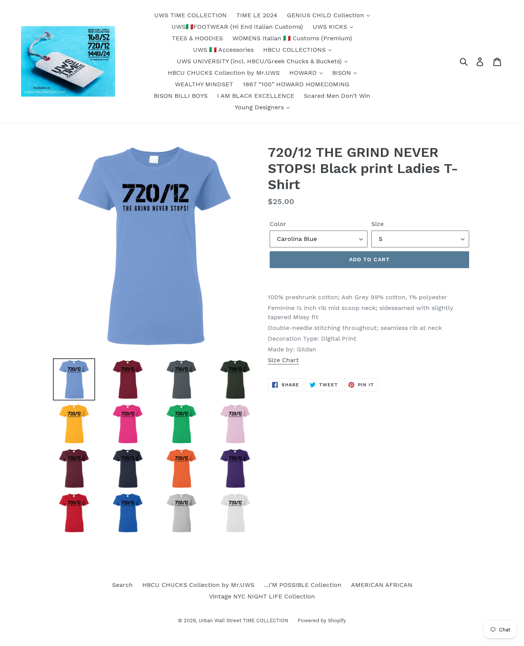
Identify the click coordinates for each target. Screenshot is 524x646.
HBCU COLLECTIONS (295, 49)
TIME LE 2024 (256, 15)
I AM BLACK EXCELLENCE (255, 95)
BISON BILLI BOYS (181, 95)
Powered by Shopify (322, 620)
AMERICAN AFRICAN (381, 584)
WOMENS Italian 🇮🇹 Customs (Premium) (292, 38)
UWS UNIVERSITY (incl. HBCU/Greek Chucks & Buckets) (260, 61)
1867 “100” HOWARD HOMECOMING (296, 84)
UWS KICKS (331, 26)
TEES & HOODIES (197, 38)
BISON (342, 72)
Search (122, 584)
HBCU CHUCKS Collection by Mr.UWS (224, 72)
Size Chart (283, 360)
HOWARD (304, 72)
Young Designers (260, 107)
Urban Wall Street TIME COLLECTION (244, 620)
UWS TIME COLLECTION (190, 15)
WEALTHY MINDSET (204, 84)
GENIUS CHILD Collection (326, 15)
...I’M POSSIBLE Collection (302, 584)
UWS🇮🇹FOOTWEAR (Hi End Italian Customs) (237, 26)
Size (377, 223)
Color (278, 223)
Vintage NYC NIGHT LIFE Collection (262, 596)
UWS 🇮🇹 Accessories (223, 49)
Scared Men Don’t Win (337, 95)
